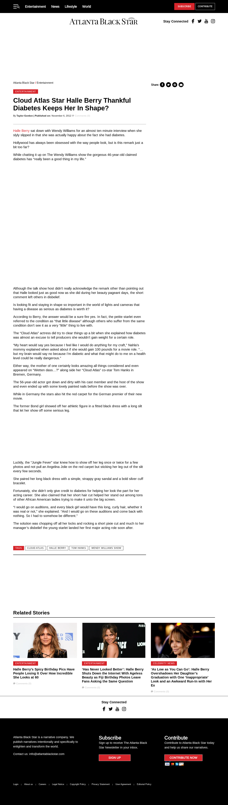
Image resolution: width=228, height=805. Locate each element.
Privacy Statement (101, 784)
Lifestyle (71, 6)
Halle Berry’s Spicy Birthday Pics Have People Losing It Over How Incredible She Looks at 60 (44, 673)
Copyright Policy (78, 784)
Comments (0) (82, 115)
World (86, 6)
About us (28, 784)
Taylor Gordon (25, 115)
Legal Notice (58, 784)
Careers (42, 784)
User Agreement (123, 784)
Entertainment (35, 6)
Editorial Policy (144, 784)
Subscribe (184, 6)
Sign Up (114, 757)
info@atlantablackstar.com (46, 754)
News (55, 6)
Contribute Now (183, 757)
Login (15, 784)
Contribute (205, 6)
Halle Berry (21, 131)
